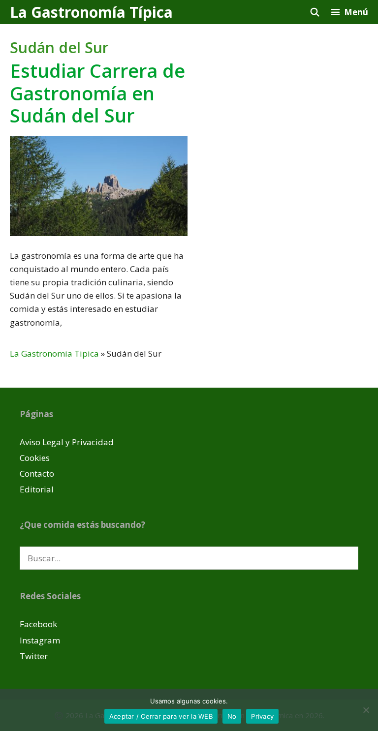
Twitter (34, 656)
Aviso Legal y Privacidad (67, 442)
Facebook (38, 624)
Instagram (40, 640)
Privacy (262, 716)
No (232, 716)
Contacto (37, 473)
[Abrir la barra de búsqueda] (314, 12)
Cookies (35, 457)
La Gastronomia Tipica (54, 353)
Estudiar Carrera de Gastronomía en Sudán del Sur (97, 93)
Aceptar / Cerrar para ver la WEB (161, 716)
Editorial (37, 489)
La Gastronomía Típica (91, 12)
